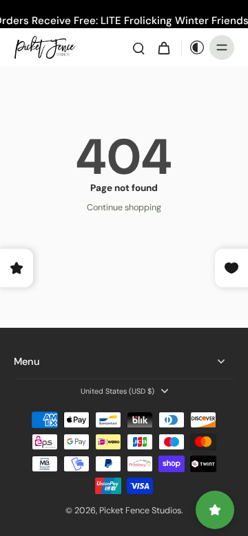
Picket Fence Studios (140, 510)
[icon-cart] (163, 47)
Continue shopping (124, 207)
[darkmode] (193, 47)
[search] (138, 47)
